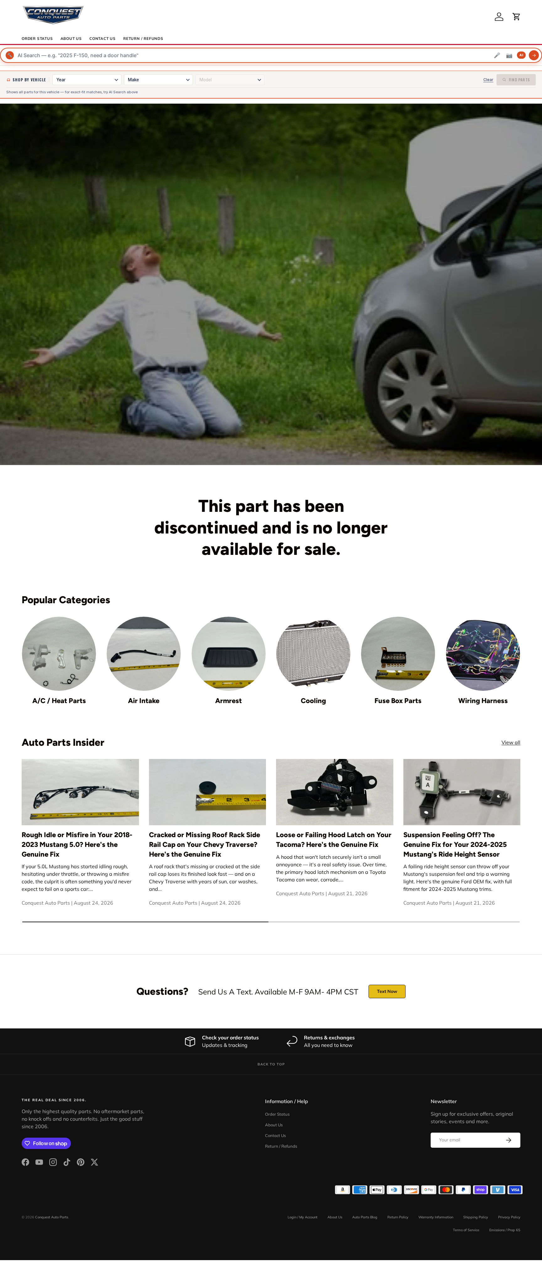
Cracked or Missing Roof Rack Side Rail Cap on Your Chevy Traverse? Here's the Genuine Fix (204, 844)
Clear (488, 79)
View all (511, 742)
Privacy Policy (509, 1217)
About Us (71, 38)
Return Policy (397, 1217)
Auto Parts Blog (364, 1217)
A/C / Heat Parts (59, 700)
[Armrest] (229, 654)
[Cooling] (313, 654)
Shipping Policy (475, 1217)
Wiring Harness (483, 700)
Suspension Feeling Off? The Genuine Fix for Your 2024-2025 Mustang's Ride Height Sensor (455, 844)
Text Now (387, 991)
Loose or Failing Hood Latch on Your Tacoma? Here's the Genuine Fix (333, 840)
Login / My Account (302, 1217)
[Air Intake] (144, 654)
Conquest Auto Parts (51, 1217)
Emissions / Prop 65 (504, 1230)
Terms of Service (466, 1230)
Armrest (228, 700)
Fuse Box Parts (398, 700)
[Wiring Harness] (483, 654)
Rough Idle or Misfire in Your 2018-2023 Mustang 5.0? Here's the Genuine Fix (77, 844)
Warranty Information (435, 1217)
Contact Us (102, 38)
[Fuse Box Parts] (398, 654)
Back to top (271, 1064)
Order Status (37, 38)
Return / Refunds (143, 38)
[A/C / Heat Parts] (59, 654)
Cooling (313, 700)
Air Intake (143, 700)
